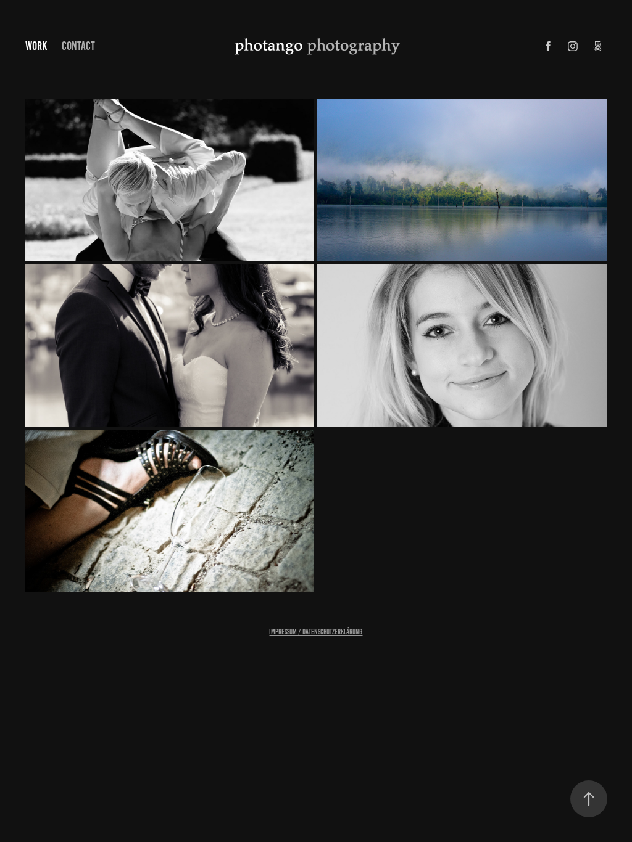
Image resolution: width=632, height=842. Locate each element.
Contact (78, 45)
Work (36, 45)
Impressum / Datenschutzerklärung (315, 631)
